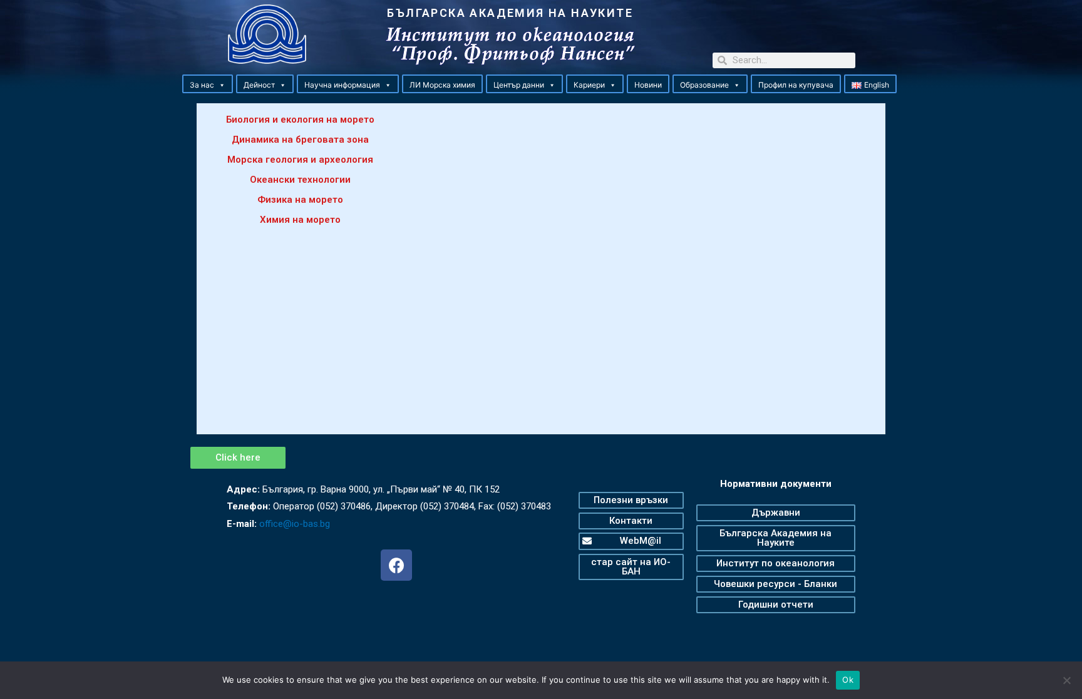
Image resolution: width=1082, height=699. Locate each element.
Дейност (259, 84)
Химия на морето (300, 219)
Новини (648, 84)
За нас (202, 84)
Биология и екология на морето (300, 119)
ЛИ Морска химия (442, 84)
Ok (847, 680)
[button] (221, 85)
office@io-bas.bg (294, 523)
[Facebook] (396, 565)
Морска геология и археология (300, 159)
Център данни (518, 84)
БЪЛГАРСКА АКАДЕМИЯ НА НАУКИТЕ (510, 12)
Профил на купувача (795, 84)
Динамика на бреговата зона (300, 139)
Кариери (589, 84)
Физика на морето (300, 199)
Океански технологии (300, 179)
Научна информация (342, 84)
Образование (704, 84)
